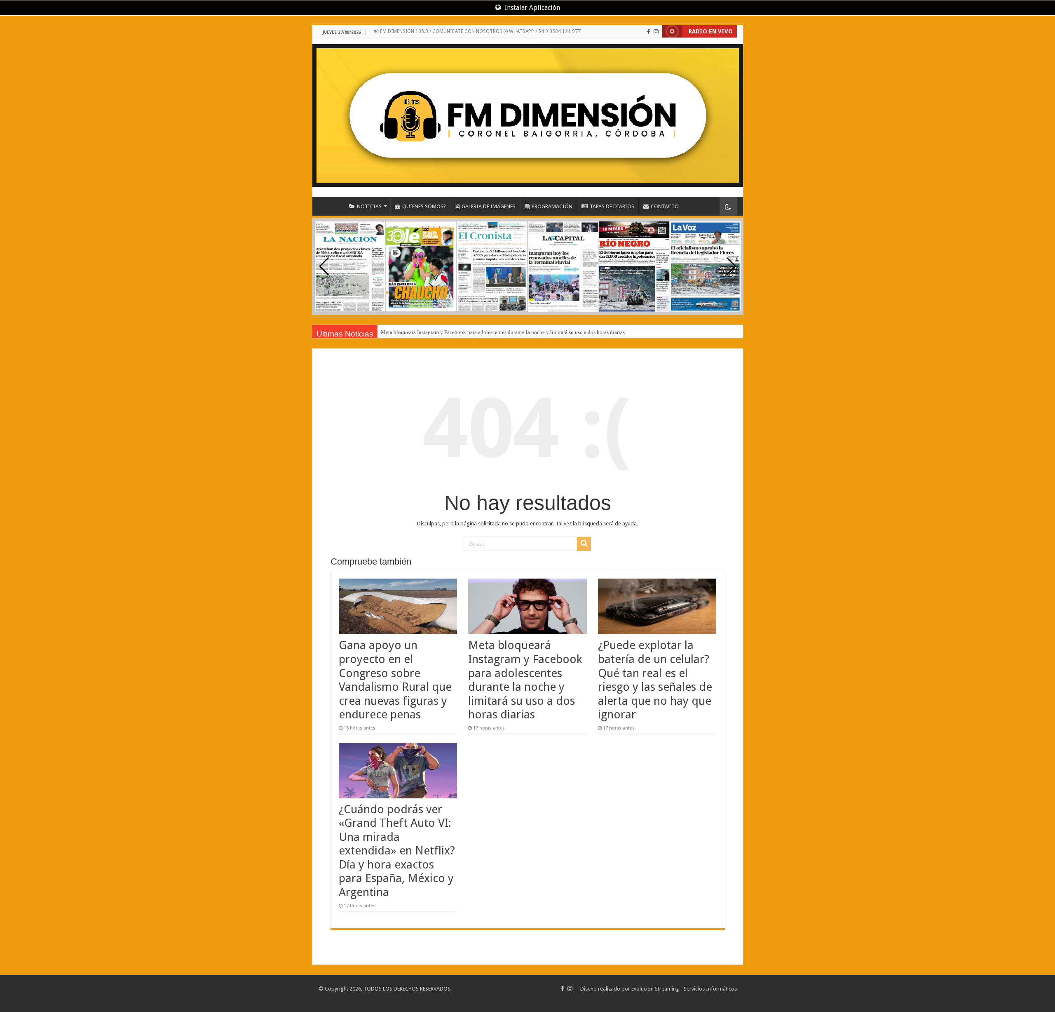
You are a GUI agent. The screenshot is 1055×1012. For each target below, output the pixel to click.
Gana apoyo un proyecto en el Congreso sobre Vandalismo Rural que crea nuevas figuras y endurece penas (395, 679)
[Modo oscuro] (728, 206)
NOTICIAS (369, 206)
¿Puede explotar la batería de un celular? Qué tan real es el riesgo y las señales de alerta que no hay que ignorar (655, 679)
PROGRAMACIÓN (552, 206)
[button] (731, 266)
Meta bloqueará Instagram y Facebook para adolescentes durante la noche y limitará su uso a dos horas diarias (503, 332)
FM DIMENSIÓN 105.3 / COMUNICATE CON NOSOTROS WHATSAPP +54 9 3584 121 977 (480, 31)
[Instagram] (656, 32)
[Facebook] (648, 32)
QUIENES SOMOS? (424, 206)
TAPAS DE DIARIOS (612, 206)
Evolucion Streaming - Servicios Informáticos (684, 989)
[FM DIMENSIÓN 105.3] (527, 112)
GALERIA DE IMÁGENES (489, 206)
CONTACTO (665, 206)
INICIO (333, 205)
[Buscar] (584, 544)
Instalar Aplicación (531, 8)
